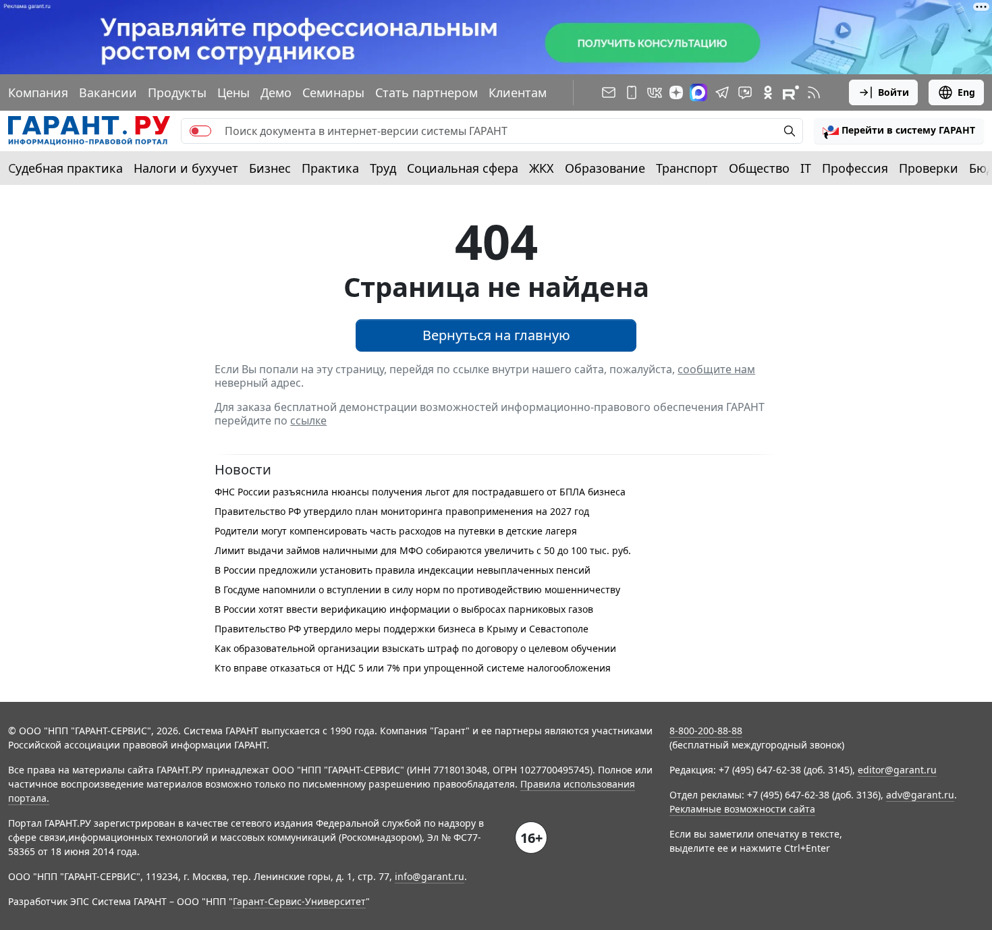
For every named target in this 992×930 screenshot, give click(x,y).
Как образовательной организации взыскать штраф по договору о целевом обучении (415, 648)
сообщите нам (716, 369)
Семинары (333, 92)
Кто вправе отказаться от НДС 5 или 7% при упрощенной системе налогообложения (413, 667)
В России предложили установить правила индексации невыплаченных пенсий (402, 570)
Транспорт (687, 168)
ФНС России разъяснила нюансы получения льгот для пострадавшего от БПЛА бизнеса (420, 491)
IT (805, 168)
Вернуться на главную (496, 335)
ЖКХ (541, 168)
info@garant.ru (429, 876)
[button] (899, 131)
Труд (383, 168)
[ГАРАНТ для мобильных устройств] (632, 92)
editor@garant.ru (897, 769)
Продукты (177, 92)
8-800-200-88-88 (705, 730)
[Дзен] (676, 92)
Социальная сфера (462, 168)
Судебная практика (65, 168)
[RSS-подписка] (814, 92)
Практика (330, 168)
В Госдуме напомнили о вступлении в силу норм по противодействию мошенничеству (417, 589)
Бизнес (270, 168)
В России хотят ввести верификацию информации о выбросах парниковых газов (404, 609)
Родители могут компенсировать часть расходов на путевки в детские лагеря (396, 530)
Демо (276, 92)
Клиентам (518, 92)
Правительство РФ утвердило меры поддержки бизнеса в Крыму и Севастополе (401, 628)
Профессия (855, 168)
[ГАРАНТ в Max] (698, 92)
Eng (966, 92)
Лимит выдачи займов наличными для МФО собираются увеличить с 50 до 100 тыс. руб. (423, 550)
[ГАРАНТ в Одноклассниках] (768, 92)
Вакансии (108, 92)
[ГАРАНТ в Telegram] (722, 92)
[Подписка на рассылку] (609, 92)
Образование (605, 168)
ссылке (308, 420)
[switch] (200, 131)
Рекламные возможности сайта (742, 808)
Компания (38, 92)
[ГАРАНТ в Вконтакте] (654, 92)
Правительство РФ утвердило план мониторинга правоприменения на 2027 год (402, 511)
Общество (759, 168)
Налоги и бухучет (186, 168)
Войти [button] (893, 92)
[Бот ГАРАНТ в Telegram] (745, 92)
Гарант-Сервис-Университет (299, 901)
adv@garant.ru (920, 794)
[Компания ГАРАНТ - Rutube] (791, 92)
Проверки (928, 168)
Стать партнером (426, 92)
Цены (233, 92)
